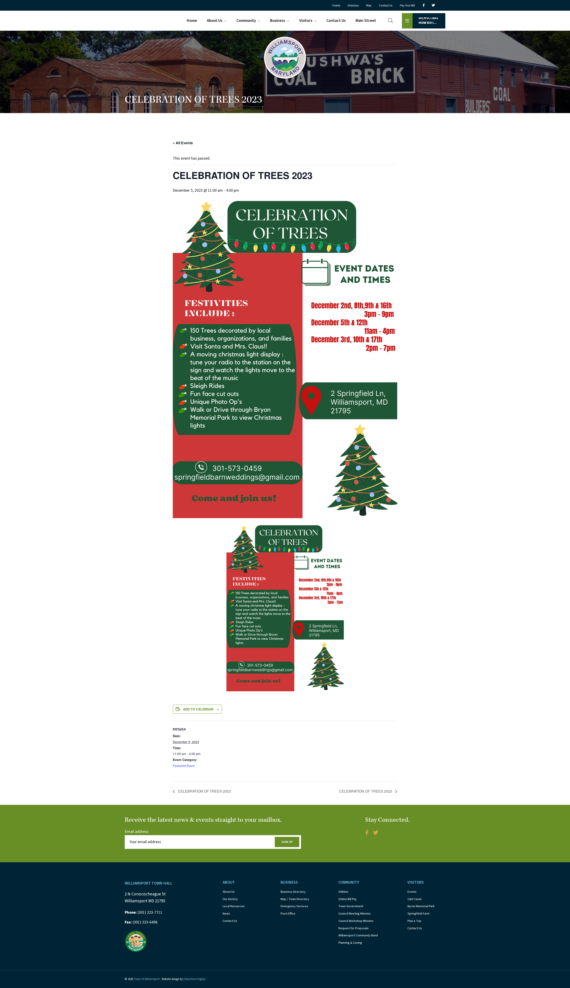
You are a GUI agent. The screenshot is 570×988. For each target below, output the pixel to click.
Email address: (137, 831)
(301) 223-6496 (141, 922)
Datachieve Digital (194, 979)
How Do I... (428, 20)
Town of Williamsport (147, 979)
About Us (229, 892)
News (226, 913)
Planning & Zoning (350, 943)
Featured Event (184, 765)
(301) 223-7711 (143, 912)
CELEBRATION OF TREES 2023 (204, 791)
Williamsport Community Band (358, 935)
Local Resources (234, 906)
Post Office (288, 913)
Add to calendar (198, 709)
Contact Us (230, 921)
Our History (230, 899)
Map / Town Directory (295, 899)
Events (412, 892)
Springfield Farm (418, 913)
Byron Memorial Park (421, 906)
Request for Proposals (353, 928)
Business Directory (293, 892)
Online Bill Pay (347, 899)
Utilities (343, 892)
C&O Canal (414, 899)
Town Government (350, 906)
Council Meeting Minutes (354, 913)
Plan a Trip (414, 921)
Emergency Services (294, 906)
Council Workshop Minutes (355, 921)
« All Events (183, 142)
